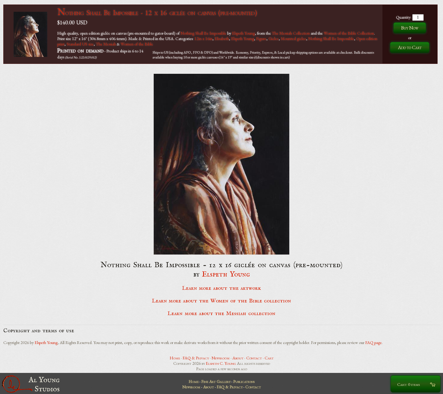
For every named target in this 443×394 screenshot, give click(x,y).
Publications (244, 381)
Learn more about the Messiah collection (221, 313)
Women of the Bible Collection (349, 33)
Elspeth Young (243, 33)
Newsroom (221, 358)
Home (175, 358)
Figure (261, 38)
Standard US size (80, 44)
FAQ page (373, 342)
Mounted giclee (293, 38)
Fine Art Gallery (216, 381)
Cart (269, 358)
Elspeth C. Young (221, 363)
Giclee (274, 38)
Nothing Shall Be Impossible (203, 33)
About (237, 358)
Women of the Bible (137, 44)
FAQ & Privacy (196, 358)
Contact (254, 358)
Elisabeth (222, 38)
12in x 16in (203, 38)
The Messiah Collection (291, 33)
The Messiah (106, 44)
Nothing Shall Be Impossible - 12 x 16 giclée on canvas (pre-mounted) (157, 12)
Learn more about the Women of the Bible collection (221, 301)
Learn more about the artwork (221, 288)
